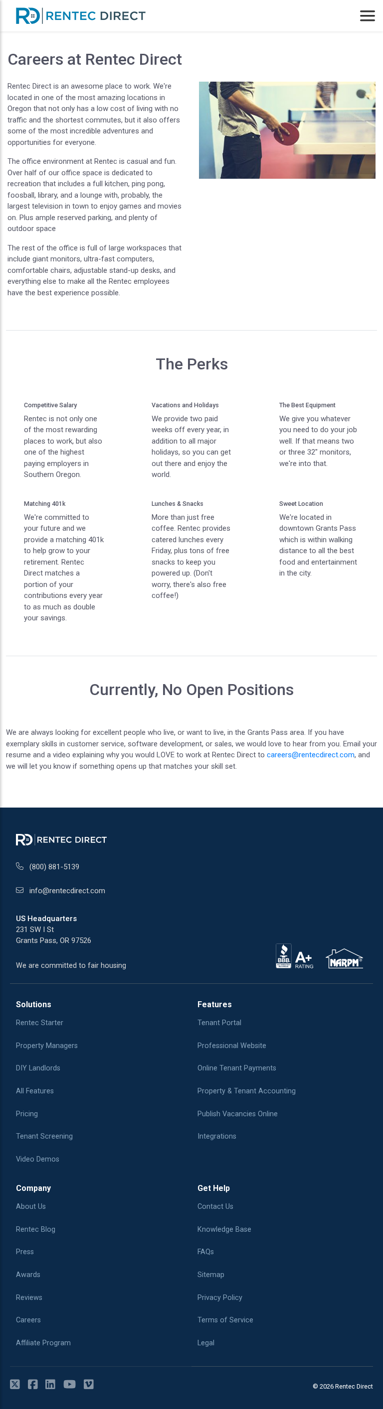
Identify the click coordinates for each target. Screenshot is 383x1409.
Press (25, 1252)
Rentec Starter (39, 1023)
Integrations (216, 1136)
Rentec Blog (35, 1229)
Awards (28, 1275)
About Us (31, 1206)
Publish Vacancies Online (237, 1114)
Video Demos (37, 1159)
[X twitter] (18, 1385)
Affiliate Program (43, 1343)
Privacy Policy (219, 1297)
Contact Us (215, 1206)
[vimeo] (92, 1385)
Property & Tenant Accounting (246, 1091)
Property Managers (47, 1046)
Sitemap (210, 1275)
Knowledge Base (224, 1229)
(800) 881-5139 (54, 866)
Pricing (27, 1114)
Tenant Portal (219, 1023)
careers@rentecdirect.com (311, 754)
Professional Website (231, 1046)
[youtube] (72, 1385)
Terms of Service (225, 1320)
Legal (205, 1343)
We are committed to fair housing (71, 965)
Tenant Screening (44, 1136)
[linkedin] (53, 1385)
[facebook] (36, 1385)
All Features (35, 1091)
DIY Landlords (38, 1068)
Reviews (29, 1297)
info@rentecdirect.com (67, 890)
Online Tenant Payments (236, 1068)
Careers (28, 1320)
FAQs (205, 1252)
